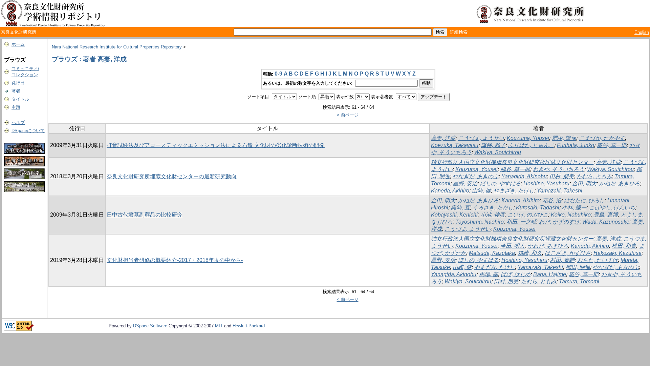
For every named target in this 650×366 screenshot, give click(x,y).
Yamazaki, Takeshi (559, 191)
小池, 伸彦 (492, 215)
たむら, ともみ (594, 176)
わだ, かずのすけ (559, 222)
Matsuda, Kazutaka (492, 253)
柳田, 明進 (578, 267)
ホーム (18, 44)
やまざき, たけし (514, 191)
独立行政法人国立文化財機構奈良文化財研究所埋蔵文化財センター (512, 162)
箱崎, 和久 (530, 253)
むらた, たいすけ (597, 260)
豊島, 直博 (605, 215)
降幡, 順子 (493, 145)
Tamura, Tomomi (579, 281)
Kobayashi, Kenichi (454, 215)
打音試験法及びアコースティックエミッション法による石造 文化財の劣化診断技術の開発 (216, 145)
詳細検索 (459, 32)
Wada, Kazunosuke (605, 222)
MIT (219, 325)
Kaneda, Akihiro (450, 191)
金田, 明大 (584, 183)
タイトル (20, 99)
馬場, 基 (488, 274)
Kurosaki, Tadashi (537, 207)
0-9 (278, 74)
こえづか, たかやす (602, 138)
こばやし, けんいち (612, 207)
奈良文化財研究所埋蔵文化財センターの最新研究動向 (172, 176)
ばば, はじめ (515, 274)
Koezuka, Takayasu (454, 145)
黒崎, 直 (460, 207)
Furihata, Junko (575, 145)
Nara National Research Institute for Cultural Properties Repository (117, 46)
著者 (16, 91)
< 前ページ (348, 115)
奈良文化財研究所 (18, 32)
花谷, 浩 (551, 200)
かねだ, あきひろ (619, 183)
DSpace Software (150, 325)
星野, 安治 (465, 183)
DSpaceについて (28, 130)
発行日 (18, 82)
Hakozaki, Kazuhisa (617, 253)
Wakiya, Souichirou (497, 152)
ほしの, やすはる (500, 183)
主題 (16, 107)
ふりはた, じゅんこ (531, 145)
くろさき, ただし (493, 207)
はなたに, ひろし (584, 200)
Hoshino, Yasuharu (546, 183)
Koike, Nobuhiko (571, 215)
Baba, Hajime (549, 274)
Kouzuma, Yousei (528, 138)
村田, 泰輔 (562, 260)
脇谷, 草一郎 (612, 145)
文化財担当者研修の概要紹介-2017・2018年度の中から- (175, 260)
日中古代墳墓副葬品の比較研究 (144, 215)
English (641, 32)
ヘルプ (18, 122)
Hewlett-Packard (249, 325)
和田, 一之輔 (521, 222)
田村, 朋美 (561, 176)
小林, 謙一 (574, 207)
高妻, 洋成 (443, 138)
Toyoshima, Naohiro (479, 222)
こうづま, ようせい (481, 138)
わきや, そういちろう (558, 169)
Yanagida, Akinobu (524, 176)
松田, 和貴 (624, 246)
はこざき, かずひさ (568, 253)
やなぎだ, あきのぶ (476, 176)
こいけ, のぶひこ (527, 215)
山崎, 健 (481, 191)
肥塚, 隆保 (564, 138)
